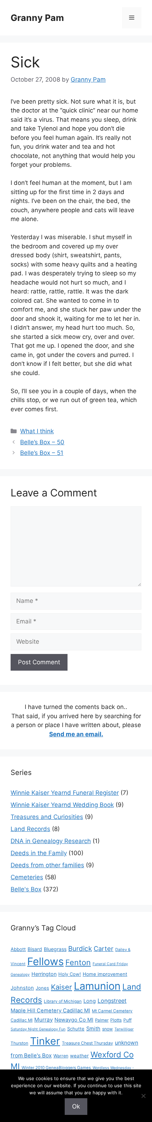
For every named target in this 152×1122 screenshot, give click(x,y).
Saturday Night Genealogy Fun (38, 1029)
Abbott (18, 949)
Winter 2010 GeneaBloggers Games (56, 1067)
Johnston (22, 988)
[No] (143, 1095)
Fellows (45, 961)
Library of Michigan (63, 1001)
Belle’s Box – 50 (42, 442)
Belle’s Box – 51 (41, 452)
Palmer (102, 1020)
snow (107, 1029)
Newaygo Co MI (73, 1020)
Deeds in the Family (39, 853)
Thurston (19, 1043)
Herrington (44, 974)
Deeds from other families (47, 865)
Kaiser (61, 987)
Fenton (78, 962)
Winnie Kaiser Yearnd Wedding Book (62, 804)
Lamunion (97, 986)
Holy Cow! (69, 974)
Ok (76, 1106)
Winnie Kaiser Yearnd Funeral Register (65, 792)
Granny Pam (37, 17)
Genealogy (20, 974)
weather (79, 1055)
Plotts (116, 1020)
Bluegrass (55, 949)
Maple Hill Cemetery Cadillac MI (50, 1010)
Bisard (35, 949)
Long (89, 1001)
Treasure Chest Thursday (87, 1043)
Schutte (75, 1029)
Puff (127, 1020)
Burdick (80, 949)
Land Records (30, 828)
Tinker (45, 1041)
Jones (42, 988)
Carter (103, 948)
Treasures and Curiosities (47, 816)
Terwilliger (124, 1029)
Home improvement (105, 974)
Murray (43, 1019)
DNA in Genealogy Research (51, 841)
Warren (60, 1055)
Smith (93, 1028)
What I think (37, 431)
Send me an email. (76, 734)
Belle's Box (26, 889)
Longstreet (112, 1000)
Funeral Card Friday (110, 964)
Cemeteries (27, 877)
